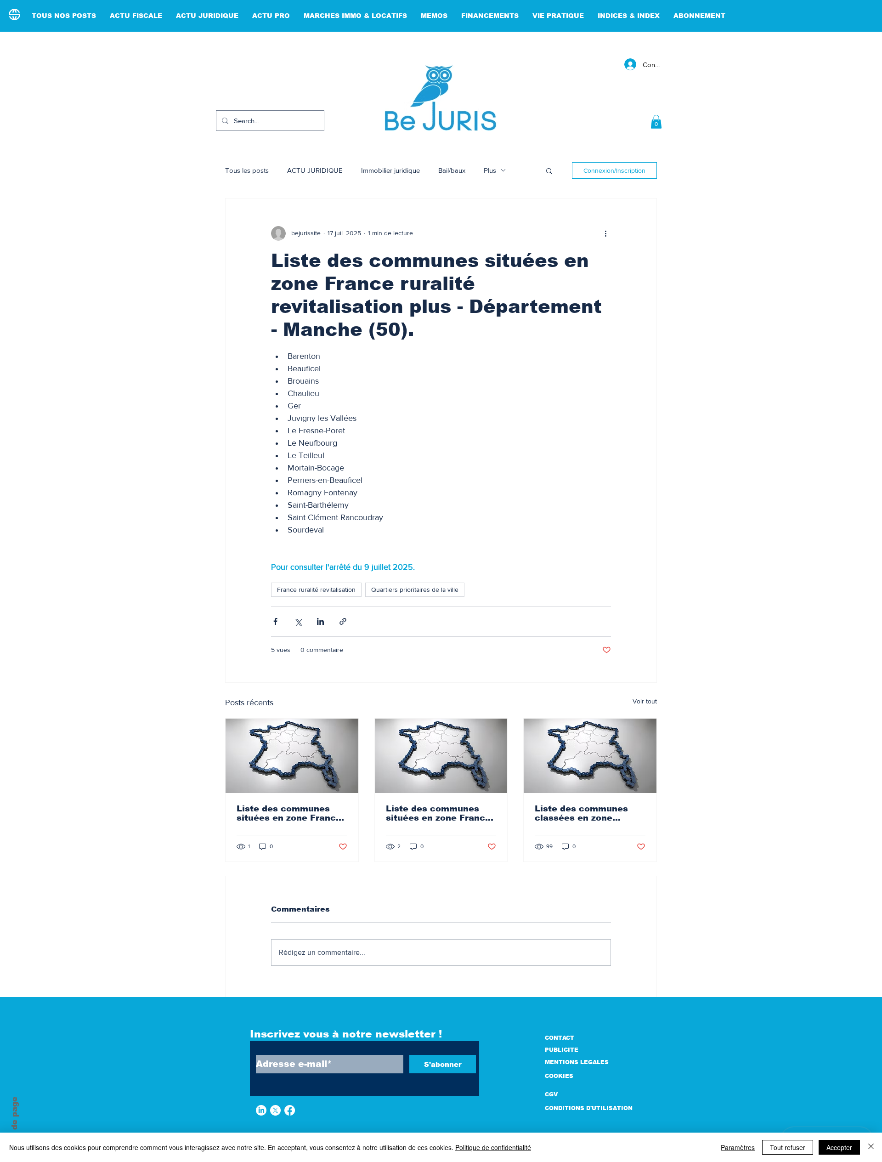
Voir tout (645, 701)
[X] (275, 1110)
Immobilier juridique (390, 170)
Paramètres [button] (738, 1147)
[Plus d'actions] (605, 233)
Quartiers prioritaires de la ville (414, 589)
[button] (656, 122)
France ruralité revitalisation (316, 589)
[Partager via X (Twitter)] (298, 621)
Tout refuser (787, 1147)
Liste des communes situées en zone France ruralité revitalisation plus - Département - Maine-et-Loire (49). (289, 813)
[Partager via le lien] (343, 621)
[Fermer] (870, 1147)
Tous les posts (247, 170)
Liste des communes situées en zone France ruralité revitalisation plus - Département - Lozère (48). (438, 813)
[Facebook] (289, 1110)
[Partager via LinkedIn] (320, 621)
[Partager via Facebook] (275, 621)
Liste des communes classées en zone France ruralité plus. (581, 813)
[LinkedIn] (261, 1110)
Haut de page (14, 1125)
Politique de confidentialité (493, 1147)
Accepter (839, 1147)
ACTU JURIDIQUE (315, 170)
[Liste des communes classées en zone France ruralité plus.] (590, 756)
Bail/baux (451, 170)
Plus (490, 170)
